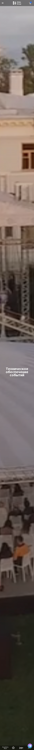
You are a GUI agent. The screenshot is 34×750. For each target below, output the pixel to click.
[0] (29, 3)
